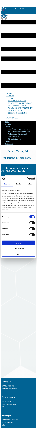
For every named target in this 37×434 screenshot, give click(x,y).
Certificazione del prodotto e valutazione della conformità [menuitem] (20, 103)
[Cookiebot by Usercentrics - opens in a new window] (26, 178)
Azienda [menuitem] (10, 96)
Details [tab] (18, 184)
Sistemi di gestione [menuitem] (17, 113)
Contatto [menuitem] (11, 115)
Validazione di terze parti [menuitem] (20, 108)
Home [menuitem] (9, 93)
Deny (18, 254)
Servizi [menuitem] (9, 98)
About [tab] (30, 184)
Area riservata (20, 8)
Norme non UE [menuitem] (15, 111)
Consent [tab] (6, 184)
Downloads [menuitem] (12, 118)
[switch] (32, 222)
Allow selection (18, 248)
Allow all (18, 243)
